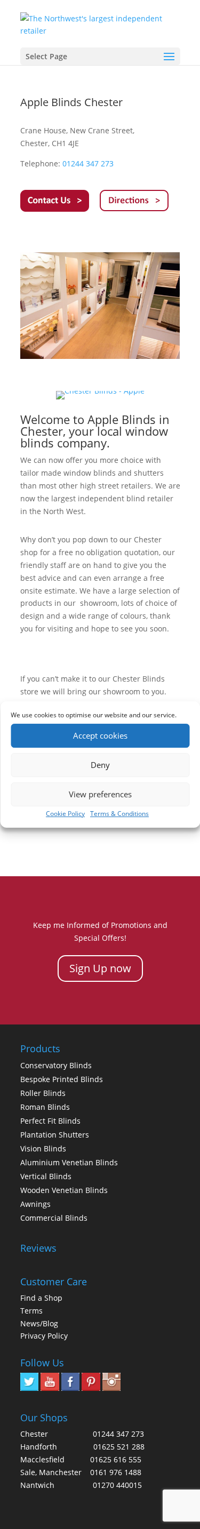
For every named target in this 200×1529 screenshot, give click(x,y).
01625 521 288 (119, 1447)
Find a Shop (41, 1298)
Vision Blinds (43, 1148)
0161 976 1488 (115, 1472)
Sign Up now (100, 968)
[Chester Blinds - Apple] (100, 356)
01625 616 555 (115, 1459)
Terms (31, 1311)
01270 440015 (117, 1485)
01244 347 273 (88, 163)
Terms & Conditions (119, 813)
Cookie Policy (65, 813)
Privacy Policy (44, 1336)
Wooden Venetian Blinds (64, 1190)
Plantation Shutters (54, 1135)
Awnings (35, 1204)
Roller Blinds (43, 1093)
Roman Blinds (45, 1107)
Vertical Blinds (45, 1176)
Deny (100, 764)
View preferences (100, 794)
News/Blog (39, 1323)
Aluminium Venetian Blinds (69, 1162)
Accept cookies (100, 735)
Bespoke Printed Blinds (61, 1079)
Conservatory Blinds (56, 1065)
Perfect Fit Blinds (50, 1121)
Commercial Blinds (53, 1218)
